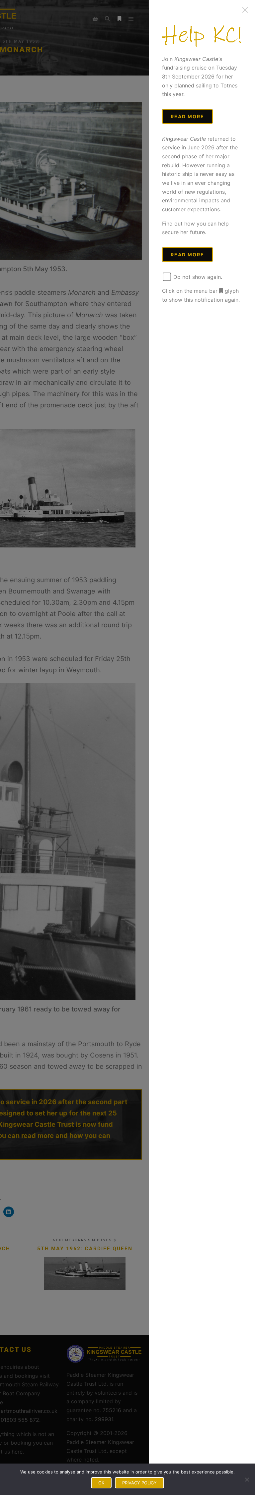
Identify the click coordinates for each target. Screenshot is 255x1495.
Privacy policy (139, 1482)
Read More (187, 116)
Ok (101, 1482)
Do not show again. (197, 277)
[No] (246, 1479)
